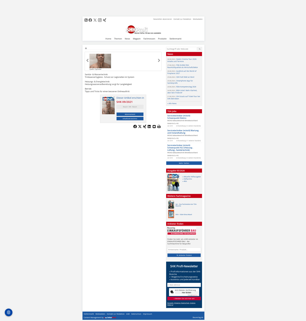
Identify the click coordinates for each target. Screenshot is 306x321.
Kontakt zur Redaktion (182, 19)
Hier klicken (186, 292)
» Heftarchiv (187, 179)
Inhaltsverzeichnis (130, 118)
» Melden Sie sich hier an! (184, 298)
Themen (118, 38)
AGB (128, 314)
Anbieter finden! (185, 255)
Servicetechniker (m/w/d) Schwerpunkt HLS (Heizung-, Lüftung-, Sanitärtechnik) (180, 147)
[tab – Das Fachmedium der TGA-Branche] (172, 205)
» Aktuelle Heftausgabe (191, 176)
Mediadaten (198, 19)
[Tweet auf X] (139, 127)
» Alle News (172, 103)
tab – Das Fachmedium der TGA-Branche (186, 205)
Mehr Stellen (184, 163)
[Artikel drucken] (159, 126)
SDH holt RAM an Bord (180, 77)
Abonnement (130, 114)
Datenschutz (136, 314)
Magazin (137, 38)
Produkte (162, 38)
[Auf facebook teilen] (135, 127)
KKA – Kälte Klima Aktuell (184, 214)
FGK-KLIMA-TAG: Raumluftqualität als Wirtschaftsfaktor (182, 66)
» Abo (184, 181)
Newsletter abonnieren (162, 19)
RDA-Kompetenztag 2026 (181, 87)
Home (108, 38)
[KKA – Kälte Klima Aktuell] (172, 214)
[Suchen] (199, 49)
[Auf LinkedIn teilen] (149, 127)
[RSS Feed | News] (86, 20)
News (127, 38)
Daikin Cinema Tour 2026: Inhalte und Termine (182, 60)
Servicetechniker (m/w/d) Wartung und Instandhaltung (183, 131)
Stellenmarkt (175, 38)
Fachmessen (149, 38)
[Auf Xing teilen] (144, 127)
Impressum (147, 314)
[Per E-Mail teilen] (154, 126)
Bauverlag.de (198, 317)
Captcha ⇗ (193, 295)
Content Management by (94, 317)
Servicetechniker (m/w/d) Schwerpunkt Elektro (178, 116)
